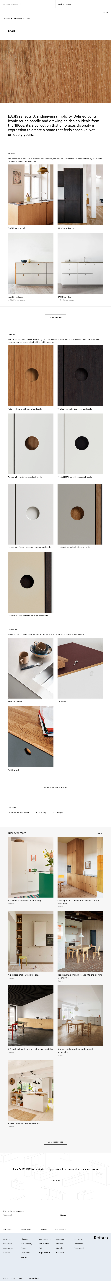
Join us (24, 1257)
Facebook (60, 1252)
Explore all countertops (55, 787)
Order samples (56, 317)
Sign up (63, 1215)
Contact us (78, 1239)
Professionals (79, 1248)
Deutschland (26, 1229)
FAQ (40, 1248)
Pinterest (59, 1243)
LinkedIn (59, 1248)
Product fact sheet (20, 812)
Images (60, 812)
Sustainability (26, 1243)
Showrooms (78, 1243)
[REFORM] (101, 1237)
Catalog (43, 812)
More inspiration (55, 1141)
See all (100, 833)
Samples (6, 1252)
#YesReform (34, 1278)
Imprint (22, 1278)
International (8, 1229)
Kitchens (6, 18)
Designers (7, 1239)
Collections (17, 18)
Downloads (25, 1252)
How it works (44, 1243)
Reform (105, 12)
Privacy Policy (9, 1278)
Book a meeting (45, 1239)
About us (24, 1239)
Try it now (55, 1180)
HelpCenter (43, 1252)
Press (23, 1248)
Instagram (60, 1239)
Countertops (8, 1248)
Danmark (43, 1229)
